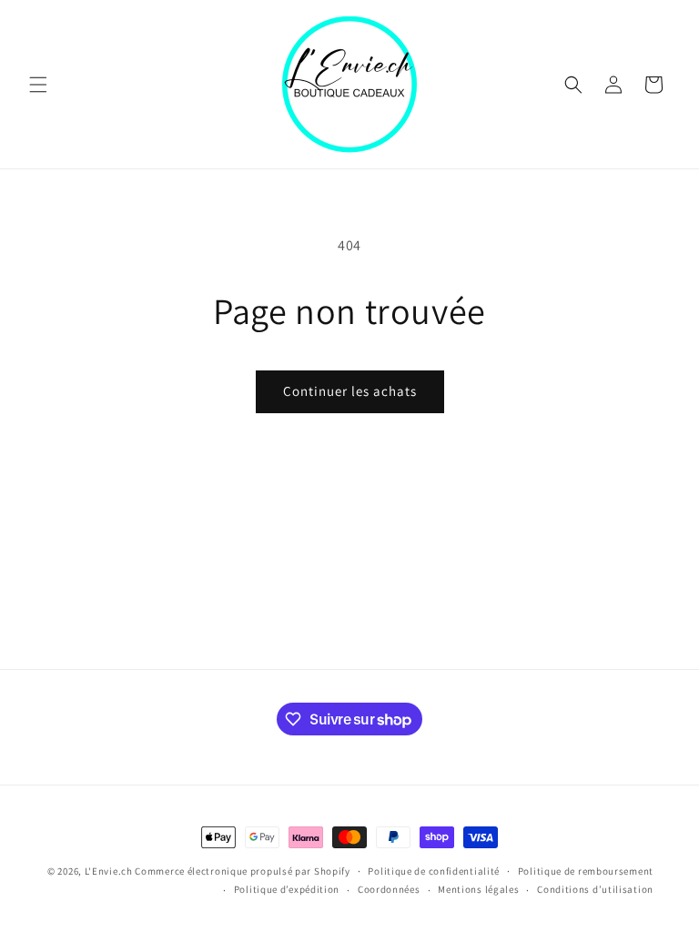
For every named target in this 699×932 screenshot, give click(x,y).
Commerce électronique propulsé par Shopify (242, 871)
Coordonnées (389, 889)
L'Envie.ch (109, 871)
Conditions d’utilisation (595, 889)
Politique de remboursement (585, 871)
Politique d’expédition (286, 889)
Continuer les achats (350, 391)
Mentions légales (478, 889)
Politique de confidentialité (434, 871)
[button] (38, 85)
